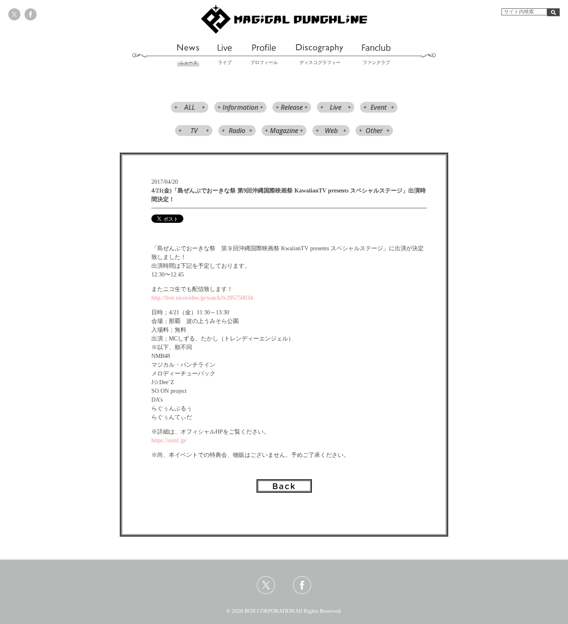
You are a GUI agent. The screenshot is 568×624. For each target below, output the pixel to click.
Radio (237, 130)
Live (335, 107)
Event (378, 107)
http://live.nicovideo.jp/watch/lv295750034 (202, 298)
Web (331, 130)
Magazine (284, 130)
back (284, 486)
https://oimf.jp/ (169, 440)
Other (374, 130)
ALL (189, 107)
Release (292, 107)
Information (240, 107)
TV (194, 130)
